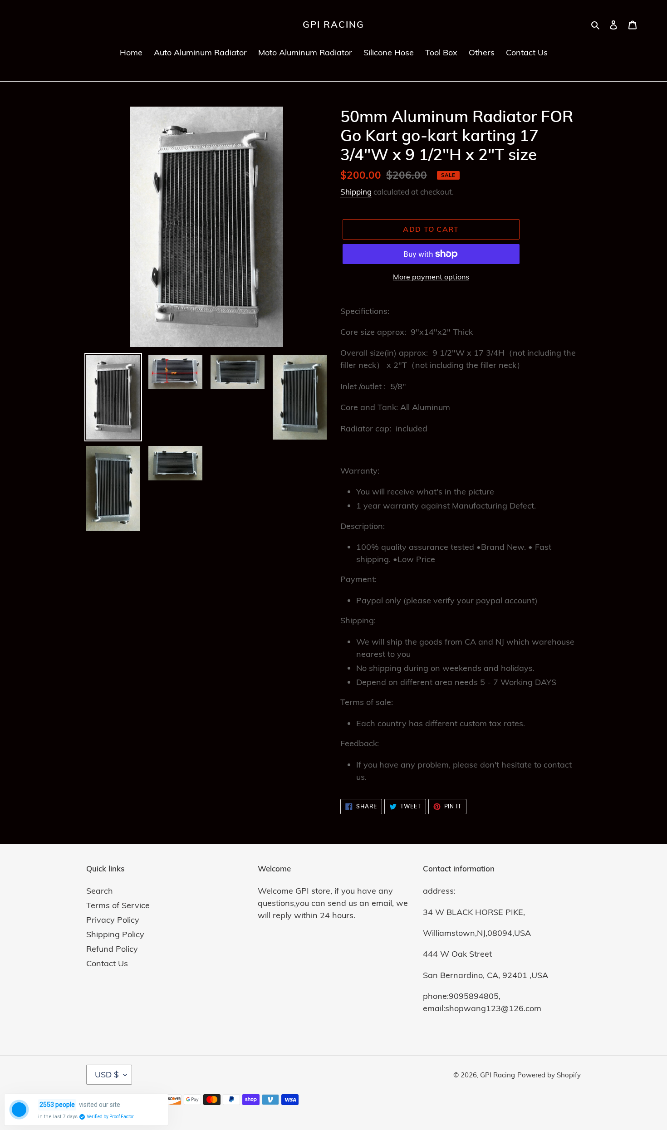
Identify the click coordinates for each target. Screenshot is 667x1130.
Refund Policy (112, 949)
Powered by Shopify (549, 1075)
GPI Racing (333, 24)
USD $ (107, 1074)
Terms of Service (118, 905)
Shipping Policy (115, 934)
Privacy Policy (112, 920)
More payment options (431, 276)
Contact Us (107, 963)
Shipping (356, 191)
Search (99, 890)
